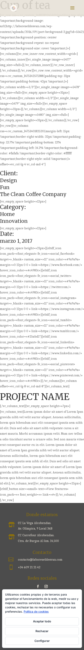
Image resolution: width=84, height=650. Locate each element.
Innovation (14, 221)
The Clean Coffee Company (33, 194)
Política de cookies (36, 611)
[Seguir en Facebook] (38, 586)
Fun (5, 187)
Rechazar (42, 631)
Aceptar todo (42, 621)
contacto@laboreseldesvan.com (40, 559)
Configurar (42, 640)
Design (8, 180)
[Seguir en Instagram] (46, 586)
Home (7, 214)
